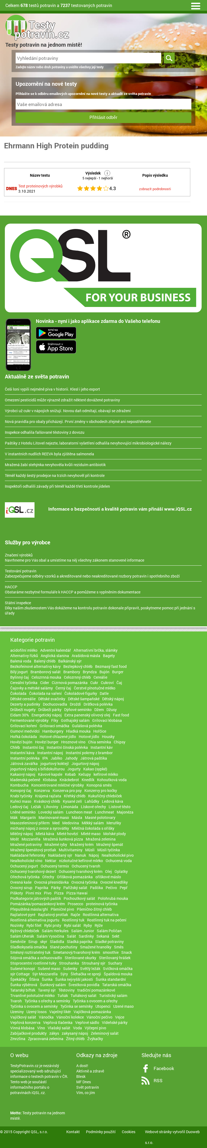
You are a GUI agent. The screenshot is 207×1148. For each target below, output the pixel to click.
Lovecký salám (50, 812)
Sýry (64, 973)
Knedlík (88, 779)
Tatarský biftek (22, 990)
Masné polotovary (100, 817)
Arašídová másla (86, 655)
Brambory (71, 671)
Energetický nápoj (47, 715)
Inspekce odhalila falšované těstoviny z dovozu (44, 432)
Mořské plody (114, 833)
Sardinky (86, 936)
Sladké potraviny (109, 941)
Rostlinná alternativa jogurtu (34, 919)
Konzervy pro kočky (100, 790)
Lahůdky (92, 801)
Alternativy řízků (24, 655)
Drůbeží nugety (23, 709)
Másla (77, 817)
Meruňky (113, 822)
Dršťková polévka (98, 704)
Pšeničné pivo (62, 909)
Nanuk (80, 855)
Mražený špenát (109, 844)
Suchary (115, 963)
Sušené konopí (22, 968)
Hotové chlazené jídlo (58, 736)
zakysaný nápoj (75, 1033)
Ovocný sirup (21, 887)
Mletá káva (45, 833)
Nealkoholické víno (26, 860)
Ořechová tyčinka (25, 876)
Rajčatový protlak (53, 914)
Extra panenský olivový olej (87, 715)
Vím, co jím (85, 1092)
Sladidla (57, 941)
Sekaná (102, 936)
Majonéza (125, 812)
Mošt (14, 839)
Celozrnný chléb (77, 677)
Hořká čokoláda (23, 736)
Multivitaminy (70, 849)
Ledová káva (112, 801)
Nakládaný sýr (60, 855)
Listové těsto (119, 806)
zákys (54, 1033)
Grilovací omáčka (54, 725)
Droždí (75, 704)
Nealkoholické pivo (118, 855)
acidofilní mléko (23, 650)
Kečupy (84, 774)
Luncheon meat (79, 812)
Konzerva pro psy (67, 790)
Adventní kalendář (55, 650)
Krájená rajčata (48, 795)
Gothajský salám (75, 720)
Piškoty (16, 893)
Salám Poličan (109, 930)
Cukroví (107, 682)
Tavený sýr (47, 990)
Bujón (104, 671)
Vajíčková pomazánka (92, 1011)
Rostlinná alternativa (101, 914)
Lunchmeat (104, 812)
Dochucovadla (55, 704)
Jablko (56, 758)
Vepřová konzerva (25, 1022)
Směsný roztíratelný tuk (30, 952)
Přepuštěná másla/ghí (29, 909)
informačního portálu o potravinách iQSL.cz (29, 1090)
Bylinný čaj (19, 677)
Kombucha (19, 785)
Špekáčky (18, 979)
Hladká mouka (78, 731)
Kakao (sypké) (95, 768)
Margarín (28, 817)
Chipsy (119, 741)
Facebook (164, 1068)
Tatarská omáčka (116, 984)
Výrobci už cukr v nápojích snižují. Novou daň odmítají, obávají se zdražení (68, 410)
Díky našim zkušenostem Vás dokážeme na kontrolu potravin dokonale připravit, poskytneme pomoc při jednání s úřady (100, 608)
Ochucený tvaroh (86, 866)
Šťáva (34, 979)
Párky (56, 887)
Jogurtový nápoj (85, 763)
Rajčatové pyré (22, 914)
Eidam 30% (19, 715)
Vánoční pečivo (99, 1017)
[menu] (195, 5)
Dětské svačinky (51, 698)
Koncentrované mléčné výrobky (57, 785)
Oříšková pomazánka (75, 876)
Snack (126, 952)
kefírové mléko (106, 774)
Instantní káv (102, 747)
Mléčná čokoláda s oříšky (93, 828)
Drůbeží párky (49, 709)
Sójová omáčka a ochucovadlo (36, 957)
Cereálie (100, 677)
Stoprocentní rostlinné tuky (33, 963)
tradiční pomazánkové (96, 990)
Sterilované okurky (80, 957)
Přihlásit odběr (103, 117)
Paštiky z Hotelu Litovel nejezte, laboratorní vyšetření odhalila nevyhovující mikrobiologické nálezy (88, 443)
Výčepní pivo (95, 1027)
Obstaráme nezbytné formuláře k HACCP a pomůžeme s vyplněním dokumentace (72, 589)
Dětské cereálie (23, 698)
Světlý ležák (90, 968)
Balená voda (20, 661)
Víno (41, 1027)
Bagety (109, 655)
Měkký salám (93, 822)
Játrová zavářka (24, 763)
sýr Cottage (20, 973)
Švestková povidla (83, 984)
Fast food (121, 715)
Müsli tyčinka (108, 849)
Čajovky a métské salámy (31, 688)
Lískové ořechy (93, 806)
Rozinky (17, 925)
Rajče (75, 914)
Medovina (70, 822)
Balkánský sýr (70, 661)
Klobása (50, 779)
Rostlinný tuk (73, 919)
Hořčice (99, 731)
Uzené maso (123, 1006)
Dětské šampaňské (83, 698)
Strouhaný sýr (93, 963)
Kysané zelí (72, 801)
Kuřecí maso (20, 801)
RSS (158, 1080)
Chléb (15, 747)
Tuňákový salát (83, 995)
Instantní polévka (25, 758)
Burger (117, 671)
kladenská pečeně (25, 779)
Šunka (47, 979)
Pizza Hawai (77, 893)
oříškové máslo (108, 876)
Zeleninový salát (105, 1033)
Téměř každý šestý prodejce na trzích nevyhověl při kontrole (55, 475)
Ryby (88, 925)
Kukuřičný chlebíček (105, 795)
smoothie (111, 952)
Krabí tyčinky (21, 795)
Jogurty (74, 768)
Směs (118, 946)
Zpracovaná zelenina (45, 1038)
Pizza (59, 893)
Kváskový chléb (47, 801)
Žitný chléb (75, 1038)
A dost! (82, 1065)
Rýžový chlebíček (24, 930)
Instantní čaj (33, 747)
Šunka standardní (111, 979)
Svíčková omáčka (118, 968)
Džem (99, 709)
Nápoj (94, 855)
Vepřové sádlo (87, 1022)
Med (56, 822)
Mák (14, 817)
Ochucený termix (55, 866)
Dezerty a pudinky (25, 704)
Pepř (123, 887)
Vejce (119, 1017)
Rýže (99, 925)
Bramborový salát (45, 671)
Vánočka (46, 1017)
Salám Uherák (22, 936)
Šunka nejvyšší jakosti (74, 979)
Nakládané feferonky (27, 855)
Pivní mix (33, 893)
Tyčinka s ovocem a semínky (34, 1006)
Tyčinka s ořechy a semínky (47, 1000)
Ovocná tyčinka (84, 882)
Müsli (90, 849)
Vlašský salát (59, 1027)
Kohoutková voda (112, 779)
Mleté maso (91, 833)
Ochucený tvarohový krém (80, 871)
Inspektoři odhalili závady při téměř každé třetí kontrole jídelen (57, 486)
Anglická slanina (55, 655)
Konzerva (42, 790)
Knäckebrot (69, 779)
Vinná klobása (22, 1027)
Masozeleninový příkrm (30, 822)
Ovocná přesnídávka (51, 882)
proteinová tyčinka (102, 903)
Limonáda (69, 806)
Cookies (128, 1131)
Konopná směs (99, 785)
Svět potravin (87, 1087)
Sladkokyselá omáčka (28, 946)
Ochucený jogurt (24, 866)
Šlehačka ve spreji (86, 973)
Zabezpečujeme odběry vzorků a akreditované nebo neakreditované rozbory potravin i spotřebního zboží (92, 573)
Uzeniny (17, 1011)
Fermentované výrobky (29, 720)
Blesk (80, 1076)
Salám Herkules (55, 930)
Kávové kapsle (50, 774)
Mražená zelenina (101, 839)
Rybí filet (34, 925)
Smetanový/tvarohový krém (76, 952)
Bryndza (90, 671)
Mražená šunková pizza (63, 839)
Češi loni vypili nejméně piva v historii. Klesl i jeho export (52, 389)
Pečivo (111, 887)
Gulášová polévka (87, 725)
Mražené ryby (55, 844)
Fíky (54, 720)
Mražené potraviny (26, 844)
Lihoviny (51, 806)
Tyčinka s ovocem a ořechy (95, 1000)
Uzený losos (36, 1011)
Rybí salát (72, 925)
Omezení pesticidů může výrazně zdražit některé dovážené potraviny (62, 399)
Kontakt (73, 1131)
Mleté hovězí (67, 833)
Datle (104, 693)
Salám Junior (82, 930)
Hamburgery (52, 731)
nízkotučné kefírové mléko (81, 860)
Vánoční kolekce (70, 1017)
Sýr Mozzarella (45, 973)
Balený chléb (45, 661)
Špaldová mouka (118, 973)
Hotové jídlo (89, 736)
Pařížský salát (75, 887)
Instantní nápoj (50, 752)
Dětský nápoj (113, 698)
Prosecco (75, 903)
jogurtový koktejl (54, 763)
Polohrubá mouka (113, 898)
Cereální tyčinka (23, 682)
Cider (44, 682)
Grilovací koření (23, 725)
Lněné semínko (23, 812)
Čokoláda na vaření (45, 693)
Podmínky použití (101, 1131)
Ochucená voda (119, 860)
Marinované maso (54, 817)
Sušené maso (49, 968)
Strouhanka (69, 963)
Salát (71, 936)
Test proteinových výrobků (40, 186)
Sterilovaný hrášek (114, 957)
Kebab (70, 774)
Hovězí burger (46, 741)
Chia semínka (99, 741)
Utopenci (103, 1006)
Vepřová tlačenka (58, 1022)
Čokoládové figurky (80, 693)
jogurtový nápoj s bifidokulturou (37, 768)
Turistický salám (113, 995)
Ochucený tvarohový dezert (33, 871)
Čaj (119, 682)
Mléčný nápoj (21, 833)
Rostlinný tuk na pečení (106, 919)
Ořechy (48, 876)
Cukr (94, 682)
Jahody (71, 758)
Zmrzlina (17, 1038)
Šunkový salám (53, 984)
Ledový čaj (19, 806)
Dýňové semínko (78, 709)
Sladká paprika (79, 941)
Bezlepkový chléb (77, 666)
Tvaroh (16, 1000)
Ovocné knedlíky (114, 882)
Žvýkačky (95, 1038)
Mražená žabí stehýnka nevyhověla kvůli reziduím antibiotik (55, 464)
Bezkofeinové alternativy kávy (35, 666)
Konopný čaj (20, 790)
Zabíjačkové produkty (28, 1033)
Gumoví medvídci (25, 731)
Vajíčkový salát (23, 1017)
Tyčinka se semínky (76, 1006)
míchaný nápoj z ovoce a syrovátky (39, 828)
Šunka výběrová (23, 984)
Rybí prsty (52, 925)
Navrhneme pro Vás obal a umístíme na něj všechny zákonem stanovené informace (74, 557)
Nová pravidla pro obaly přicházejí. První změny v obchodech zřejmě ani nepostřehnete (78, 421)
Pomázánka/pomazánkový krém (37, 903)
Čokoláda (18, 693)
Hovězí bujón (21, 741)
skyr (43, 941)
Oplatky (121, 871)
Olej (108, 871)
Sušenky (70, 968)
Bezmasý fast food (111, 666)
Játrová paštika (93, 758)
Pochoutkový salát (79, 898)
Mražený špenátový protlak (33, 849)
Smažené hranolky (95, 946)
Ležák (36, 806)
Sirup (32, 941)
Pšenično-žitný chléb (94, 909)
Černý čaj (63, 688)
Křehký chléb (74, 795)
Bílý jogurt (19, 671)
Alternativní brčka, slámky (96, 650)
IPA (45, 758)
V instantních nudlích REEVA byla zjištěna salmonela (49, 453)
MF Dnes (83, 1081)
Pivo (47, 893)
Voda (77, 1027)
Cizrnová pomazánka (70, 682)
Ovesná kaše (21, 882)
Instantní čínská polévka (67, 747)
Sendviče (18, 941)
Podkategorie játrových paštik (35, 898)
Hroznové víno (73, 741)
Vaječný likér (60, 1011)
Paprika (41, 887)
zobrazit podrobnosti (155, 189)
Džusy (111, 709)
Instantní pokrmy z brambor (89, 752)
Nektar (50, 860)
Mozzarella (31, 839)
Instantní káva (22, 752)
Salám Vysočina (50, 936)
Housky (108, 736)
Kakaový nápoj (22, 774)
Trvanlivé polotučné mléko (32, 995)
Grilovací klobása (107, 720)
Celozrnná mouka (46, 677)
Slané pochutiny (63, 946)
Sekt (115, 936)
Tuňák (62, 995)
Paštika (96, 887)
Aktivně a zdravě (90, 1071)
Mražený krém (82, 844)
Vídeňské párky (114, 1022)
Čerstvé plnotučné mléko (94, 688)
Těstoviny (66, 990)
